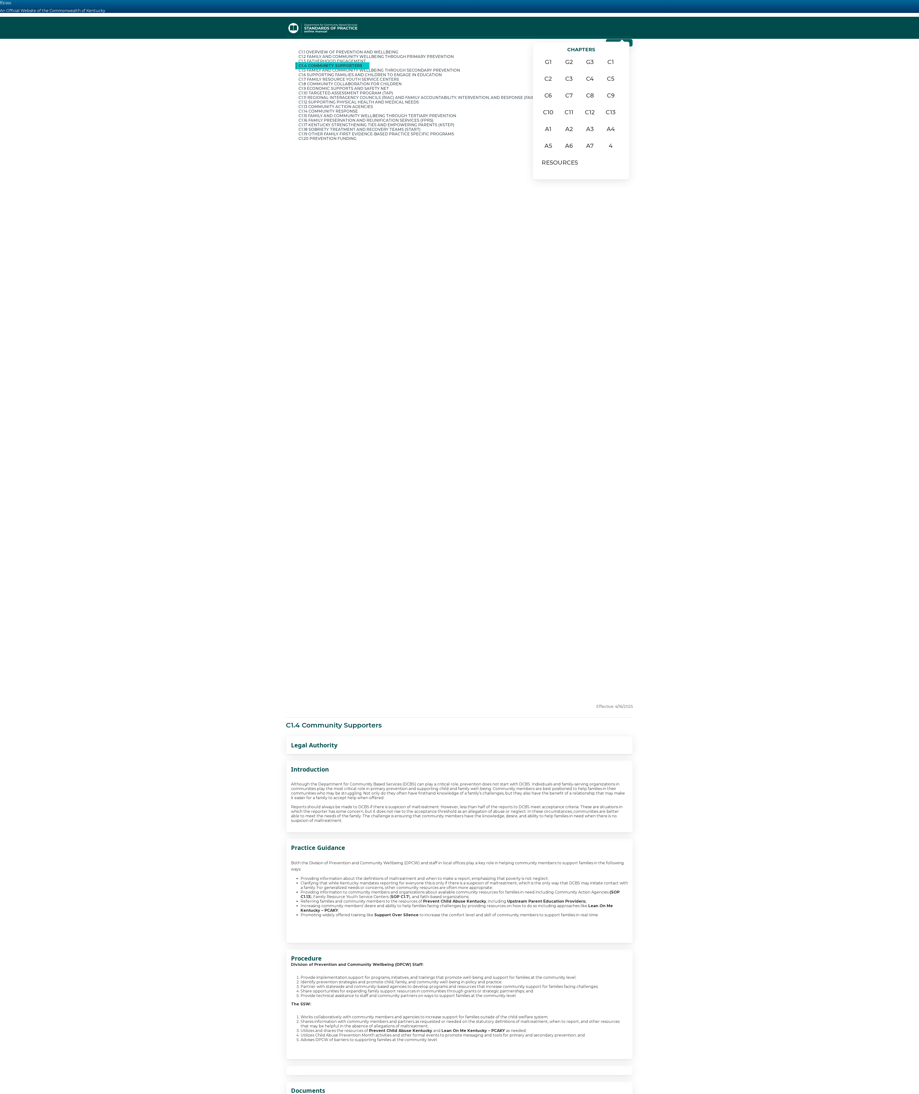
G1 (548, 61)
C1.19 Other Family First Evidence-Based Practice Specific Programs (376, 134)
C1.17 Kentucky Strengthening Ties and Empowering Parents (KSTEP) (376, 125)
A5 (548, 145)
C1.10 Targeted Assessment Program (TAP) (345, 93)
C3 (569, 78)
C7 (569, 95)
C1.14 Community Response (328, 111)
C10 (548, 112)
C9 (611, 95)
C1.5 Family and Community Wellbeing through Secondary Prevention (379, 70)
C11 (569, 112)
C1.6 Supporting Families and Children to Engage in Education (370, 75)
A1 (548, 129)
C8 (590, 95)
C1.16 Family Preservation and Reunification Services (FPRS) (365, 120)
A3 (590, 129)
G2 (569, 61)
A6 (569, 145)
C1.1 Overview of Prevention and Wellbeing (348, 52)
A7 (590, 145)
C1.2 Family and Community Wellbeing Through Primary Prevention (376, 56)
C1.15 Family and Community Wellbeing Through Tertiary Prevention (377, 116)
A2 (569, 129)
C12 (590, 112)
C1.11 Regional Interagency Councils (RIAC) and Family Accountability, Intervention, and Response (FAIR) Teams (424, 97)
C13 (611, 112)
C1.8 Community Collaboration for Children (350, 84)
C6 (548, 95)
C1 (610, 61)
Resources (560, 162)
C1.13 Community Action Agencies (335, 106)
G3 (590, 61)
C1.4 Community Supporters (330, 65)
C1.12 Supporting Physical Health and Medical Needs (358, 102)
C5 (610, 78)
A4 (611, 129)
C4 (590, 78)
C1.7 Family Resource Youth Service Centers (348, 79)
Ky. (5, 2)
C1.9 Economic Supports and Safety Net (343, 88)
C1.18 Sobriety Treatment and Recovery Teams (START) (359, 129)
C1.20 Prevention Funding (327, 138)
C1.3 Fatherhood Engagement (332, 61)
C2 (548, 78)
